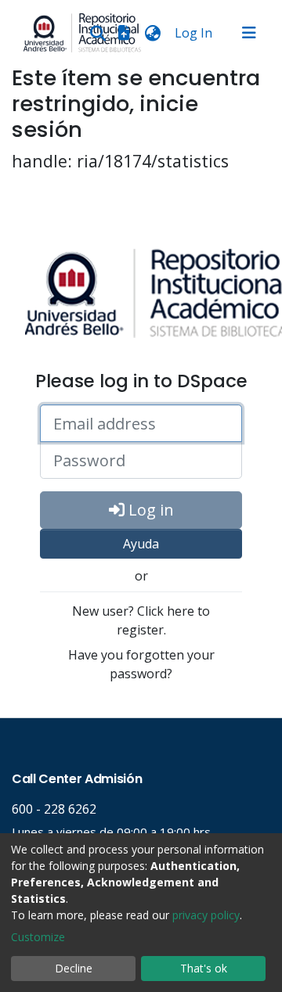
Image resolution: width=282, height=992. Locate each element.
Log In (195, 32)
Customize (38, 936)
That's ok (203, 968)
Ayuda (141, 543)
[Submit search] (97, 33)
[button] (152, 32)
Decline (73, 968)
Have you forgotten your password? (141, 664)
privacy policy (206, 915)
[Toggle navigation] (249, 33)
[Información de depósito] (123, 32)
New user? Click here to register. (141, 620)
